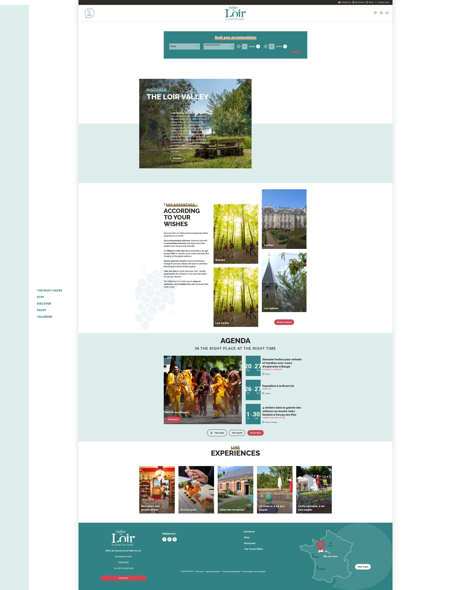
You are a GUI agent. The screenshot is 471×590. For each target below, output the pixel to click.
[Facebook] (164, 539)
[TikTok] (169, 539)
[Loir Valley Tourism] (235, 13)
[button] (381, 13)
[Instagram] (175, 539)
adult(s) (252, 46)
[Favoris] (375, 13)
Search (296, 52)
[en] (387, 13)
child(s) (279, 46)
